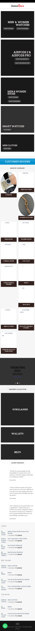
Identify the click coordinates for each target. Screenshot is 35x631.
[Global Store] (17, 5)
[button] (5, 625)
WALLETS (17, 433)
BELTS (17, 452)
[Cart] (33, 5)
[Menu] (2, 5)
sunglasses (20, 409)
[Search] (5, 5)
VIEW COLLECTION (17, 376)
